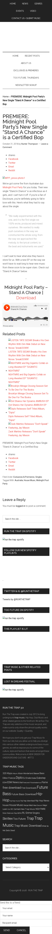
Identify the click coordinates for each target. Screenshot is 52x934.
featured (26, 783)
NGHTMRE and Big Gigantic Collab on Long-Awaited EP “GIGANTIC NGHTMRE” (27, 378)
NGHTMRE (40, 809)
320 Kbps (7, 773)
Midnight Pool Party (13, 187)
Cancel (21, 930)
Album (15, 773)
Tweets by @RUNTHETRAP (16, 599)
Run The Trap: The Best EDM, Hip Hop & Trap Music (26, 37)
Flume (45, 782)
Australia (19, 480)
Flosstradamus (35, 783)
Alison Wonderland (25, 773)
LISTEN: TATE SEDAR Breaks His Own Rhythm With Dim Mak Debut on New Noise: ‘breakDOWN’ (27, 355)
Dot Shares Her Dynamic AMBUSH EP (27, 405)
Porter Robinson (8, 813)
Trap (30, 818)
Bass (42, 773)
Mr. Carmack (16, 809)
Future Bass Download (23, 794)
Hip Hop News (42, 800)
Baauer (36, 773)
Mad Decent (37, 805)
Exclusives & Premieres (24, 477)
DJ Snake (27, 778)
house (6, 805)
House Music (29, 480)
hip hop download (28, 801)
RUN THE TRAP (35, 890)
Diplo (19, 777)
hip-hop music (15, 801)
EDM (5, 782)
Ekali (21, 783)
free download (12, 787)
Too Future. (19, 818)
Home (6, 96)
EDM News (13, 782)
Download (26, 297)
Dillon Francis (9, 778)
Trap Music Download (28, 825)
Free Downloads (28, 788)
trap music (20, 717)
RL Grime (27, 812)
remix (19, 813)
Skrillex (8, 819)
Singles (38, 477)
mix (8, 809)
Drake (34, 778)
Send (6, 930)
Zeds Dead (10, 830)
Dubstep (40, 777)
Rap (15, 813)
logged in (20, 506)
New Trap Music (28, 809)
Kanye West (28, 805)
